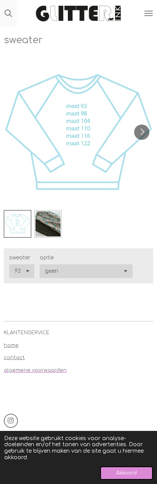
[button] (17, 224)
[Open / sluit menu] (148, 13)
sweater (19, 258)
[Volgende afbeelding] (141, 132)
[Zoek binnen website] (8, 13)
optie (47, 258)
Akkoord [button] (126, 473)
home (11, 345)
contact (14, 357)
